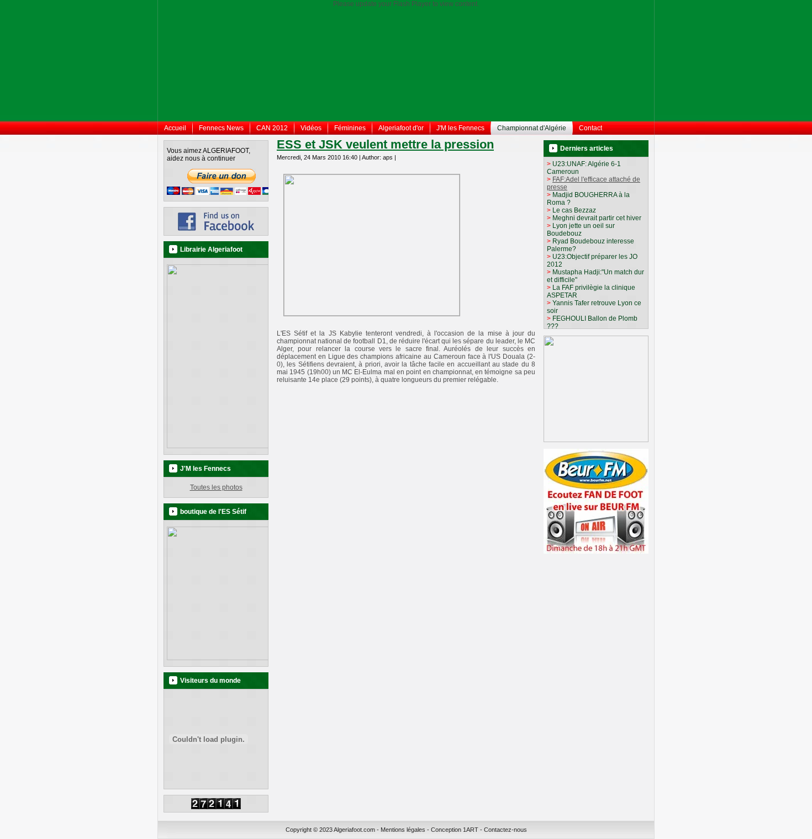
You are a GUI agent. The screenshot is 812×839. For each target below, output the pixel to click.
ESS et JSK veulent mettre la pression (385, 144)
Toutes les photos (216, 487)
